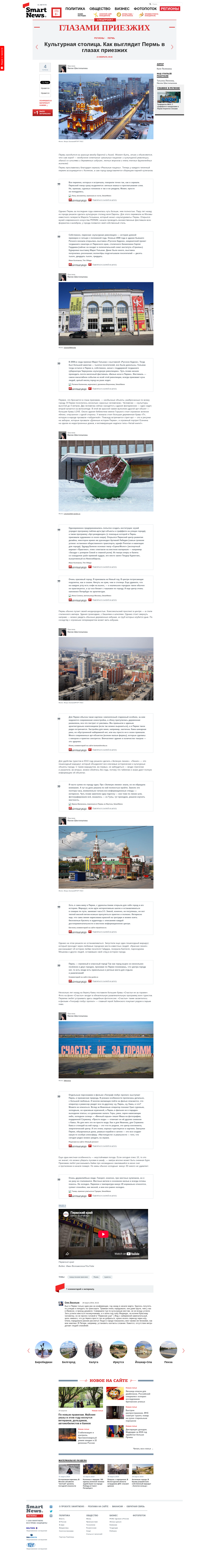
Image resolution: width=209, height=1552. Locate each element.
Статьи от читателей (94, 1534)
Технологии (90, 1525)
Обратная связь (136, 1506)
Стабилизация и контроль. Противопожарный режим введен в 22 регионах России (87, 1437)
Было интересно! (42, 112)
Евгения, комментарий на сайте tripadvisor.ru (87, 928)
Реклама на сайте (98, 1506)
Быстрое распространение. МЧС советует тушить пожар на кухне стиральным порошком (137, 1415)
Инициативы (64, 1528)
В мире (61, 1525)
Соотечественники (66, 1531)
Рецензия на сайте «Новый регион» (84, 1142)
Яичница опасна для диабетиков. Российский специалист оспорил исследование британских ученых (138, 1396)
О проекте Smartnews (71, 1506)
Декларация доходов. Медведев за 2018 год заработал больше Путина (136, 1433)
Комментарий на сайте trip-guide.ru (83, 977)
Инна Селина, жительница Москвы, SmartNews (91, 596)
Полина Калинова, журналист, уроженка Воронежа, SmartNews (98, 384)
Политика (75, 9)
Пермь (111, 38)
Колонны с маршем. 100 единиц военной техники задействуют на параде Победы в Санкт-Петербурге (93, 1483)
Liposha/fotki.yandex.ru (72, 514)
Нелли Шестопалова (77, 68)
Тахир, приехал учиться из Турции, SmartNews (91, 1191)
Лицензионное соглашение (36, 1531)
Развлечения (91, 1528)
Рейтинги (113, 1531)
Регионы (170, 9)
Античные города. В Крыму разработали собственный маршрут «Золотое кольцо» (141, 1482)
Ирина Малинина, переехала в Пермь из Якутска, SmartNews (97, 804)
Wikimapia (67, 1080)
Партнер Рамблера (66, 1537)
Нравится (45, 88)
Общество (100, 9)
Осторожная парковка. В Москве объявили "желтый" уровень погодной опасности (68, 1482)
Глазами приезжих (104, 27)
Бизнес (122, 9)
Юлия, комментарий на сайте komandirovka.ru (88, 745)
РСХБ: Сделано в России (119, 1519)
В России (62, 1522)
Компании (113, 1525)
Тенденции (114, 1528)
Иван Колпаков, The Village (80, 260)
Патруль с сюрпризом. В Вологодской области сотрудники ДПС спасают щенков (118, 1482)
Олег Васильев (72, 1302)
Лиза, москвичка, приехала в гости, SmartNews (91, 196)
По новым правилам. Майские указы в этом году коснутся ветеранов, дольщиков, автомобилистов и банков (76, 1419)
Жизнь (88, 1519)
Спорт (88, 1531)
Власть (62, 1519)
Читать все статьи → (143, 1449)
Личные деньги (115, 1522)
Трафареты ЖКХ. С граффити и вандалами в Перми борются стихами (168, 106)
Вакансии (117, 1506)
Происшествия (92, 1522)
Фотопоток (145, 9)
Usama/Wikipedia (70, 347)
